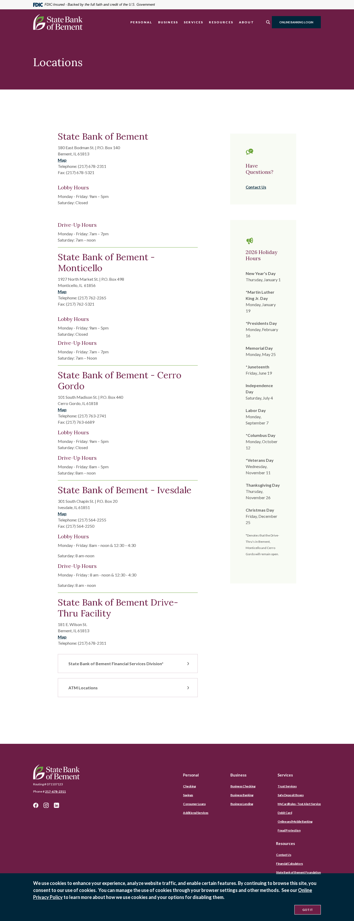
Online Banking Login (296, 22)
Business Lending (241, 804)
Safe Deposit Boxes (290, 795)
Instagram (46, 805)
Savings (188, 795)
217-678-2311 (55, 791)
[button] (128, 663)
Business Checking (243, 786)
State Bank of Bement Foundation (298, 872)
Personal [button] (141, 22)
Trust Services (287, 786)
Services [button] (193, 22)
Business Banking (241, 795)
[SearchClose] (268, 22)
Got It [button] (307, 909)
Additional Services (195, 813)
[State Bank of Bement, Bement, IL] (58, 22)
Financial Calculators (289, 863)
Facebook (35, 805)
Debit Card (285, 813)
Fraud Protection (289, 830)
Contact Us (256, 187)
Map (62, 159)
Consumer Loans (194, 804)
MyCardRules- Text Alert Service (299, 804)
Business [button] (168, 22)
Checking (189, 786)
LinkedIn (56, 805)
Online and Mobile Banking (295, 821)
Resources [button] (221, 22)
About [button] (246, 22)
